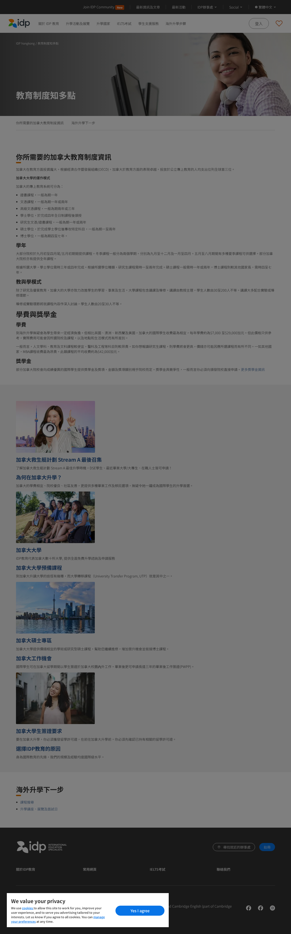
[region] (88, 910)
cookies (28, 908)
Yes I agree (140, 910)
